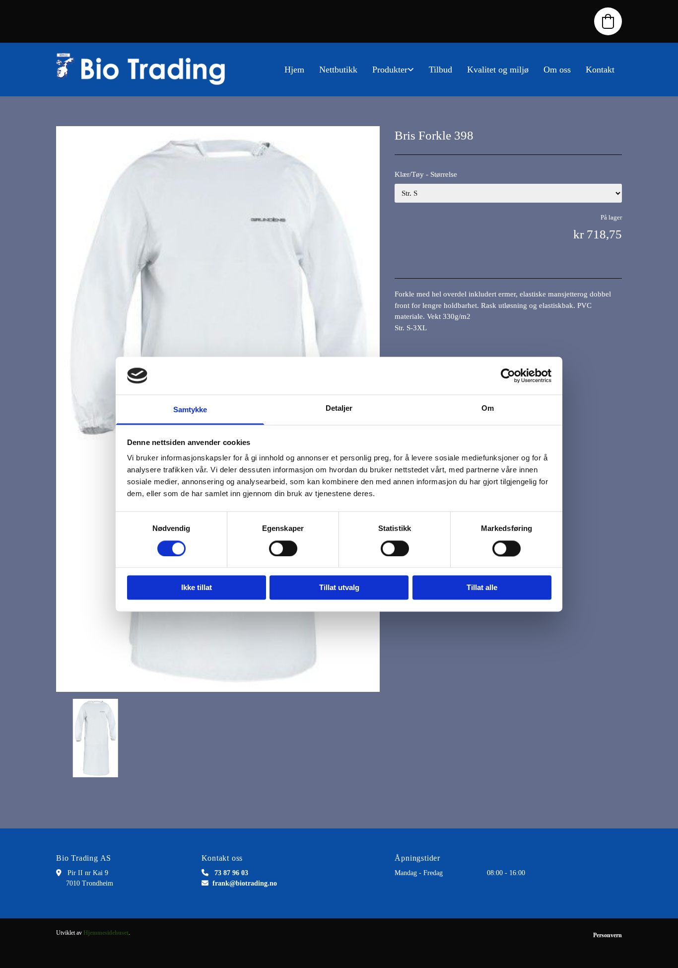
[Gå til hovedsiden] (145, 69)
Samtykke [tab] (190, 410)
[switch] (283, 548)
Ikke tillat (196, 588)
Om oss (557, 69)
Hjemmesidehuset (106, 932)
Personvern (607, 935)
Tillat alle (482, 588)
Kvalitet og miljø (498, 69)
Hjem (294, 69)
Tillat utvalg (339, 588)
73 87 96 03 (231, 873)
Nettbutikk (338, 69)
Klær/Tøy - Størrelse (426, 174)
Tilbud (440, 69)
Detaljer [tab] (339, 408)
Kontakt (600, 69)
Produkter (389, 69)
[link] (393, 69)
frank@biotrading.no (244, 883)
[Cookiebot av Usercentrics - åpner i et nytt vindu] (508, 375)
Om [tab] (487, 408)
